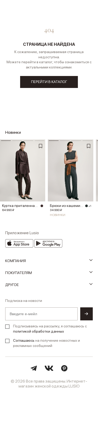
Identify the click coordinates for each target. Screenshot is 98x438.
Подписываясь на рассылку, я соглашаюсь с (50, 328)
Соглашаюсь (23, 340)
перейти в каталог (49, 82)
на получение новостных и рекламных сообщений (46, 343)
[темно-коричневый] (42, 206)
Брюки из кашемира (66, 206)
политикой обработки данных (38, 331)
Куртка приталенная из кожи (20, 206)
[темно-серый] (86, 206)
